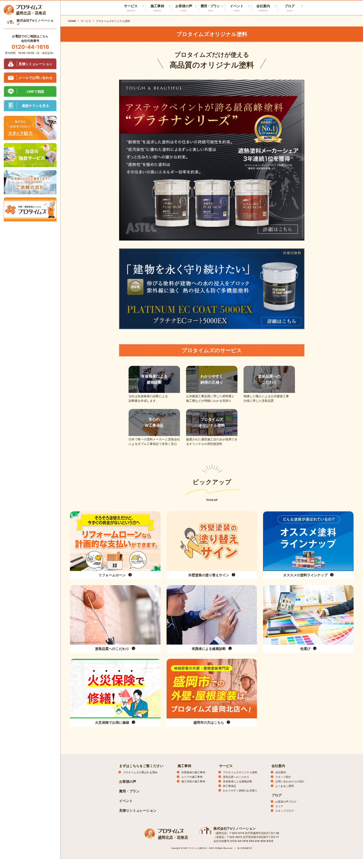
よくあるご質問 (284, 785)
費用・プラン (210, 8)
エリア (279, 806)
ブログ (290, 8)
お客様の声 (183, 8)
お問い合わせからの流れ (289, 781)
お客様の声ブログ (285, 801)
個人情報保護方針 (244, 848)
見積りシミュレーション (138, 810)
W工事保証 (229, 785)
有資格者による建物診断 (237, 781)
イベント (237, 8)
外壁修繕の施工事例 (193, 772)
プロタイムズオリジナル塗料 (240, 772)
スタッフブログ (284, 810)
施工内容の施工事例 (193, 781)
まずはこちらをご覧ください (141, 766)
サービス (226, 766)
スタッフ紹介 (283, 776)
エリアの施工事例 (191, 776)
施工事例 (157, 8)
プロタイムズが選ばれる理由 (140, 772)
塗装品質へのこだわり (236, 776)
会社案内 (263, 8)
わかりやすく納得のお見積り (240, 790)
